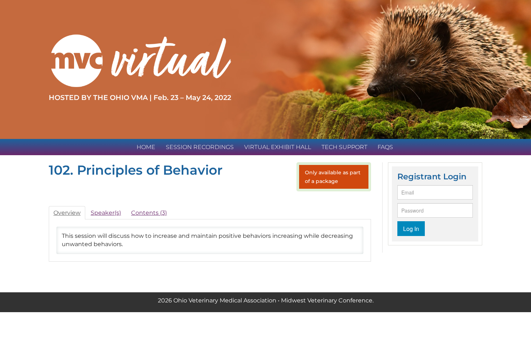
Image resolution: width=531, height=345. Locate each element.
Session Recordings (200, 147)
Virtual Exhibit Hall (277, 147)
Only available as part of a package (333, 176)
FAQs (385, 147)
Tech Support (344, 147)
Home (146, 147)
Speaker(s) (106, 212)
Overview (67, 212)
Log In (411, 228)
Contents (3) (149, 212)
